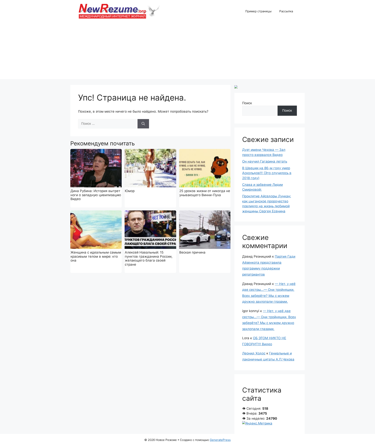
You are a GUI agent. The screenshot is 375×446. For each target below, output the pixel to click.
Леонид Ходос (253, 353)
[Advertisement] (187, 51)
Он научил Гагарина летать (264, 161)
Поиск (247, 103)
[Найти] (143, 123)
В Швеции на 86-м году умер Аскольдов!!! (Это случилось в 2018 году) (266, 173)
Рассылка (286, 11)
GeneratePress (220, 440)
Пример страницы (258, 11)
